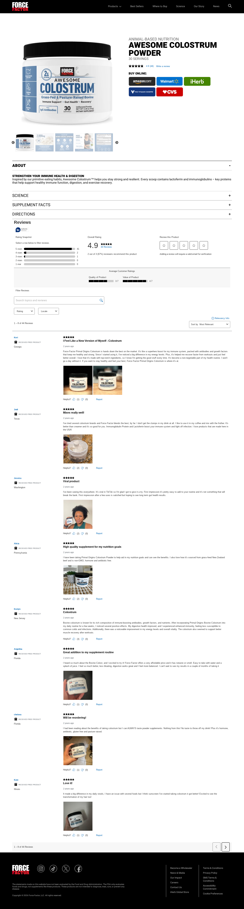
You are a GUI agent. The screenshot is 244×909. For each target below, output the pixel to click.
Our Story (199, 6)
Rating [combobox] (20, 311)
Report (99, 399)
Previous (13, 142)
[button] (164, 245)
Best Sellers (137, 6)
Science (180, 6)
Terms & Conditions (213, 868)
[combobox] (212, 324)
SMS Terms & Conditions (210, 879)
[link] (106, 246)
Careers (174, 882)
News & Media (177, 873)
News (216, 6)
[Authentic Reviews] (22, 229)
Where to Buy (160, 6)
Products (113, 6)
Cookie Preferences (213, 893)
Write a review (163, 66)
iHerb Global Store (179, 892)
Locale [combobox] (44, 311)
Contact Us (176, 887)
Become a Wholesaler (181, 868)
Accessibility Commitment (209, 887)
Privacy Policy (210, 873)
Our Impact (176, 877)
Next (117, 142)
